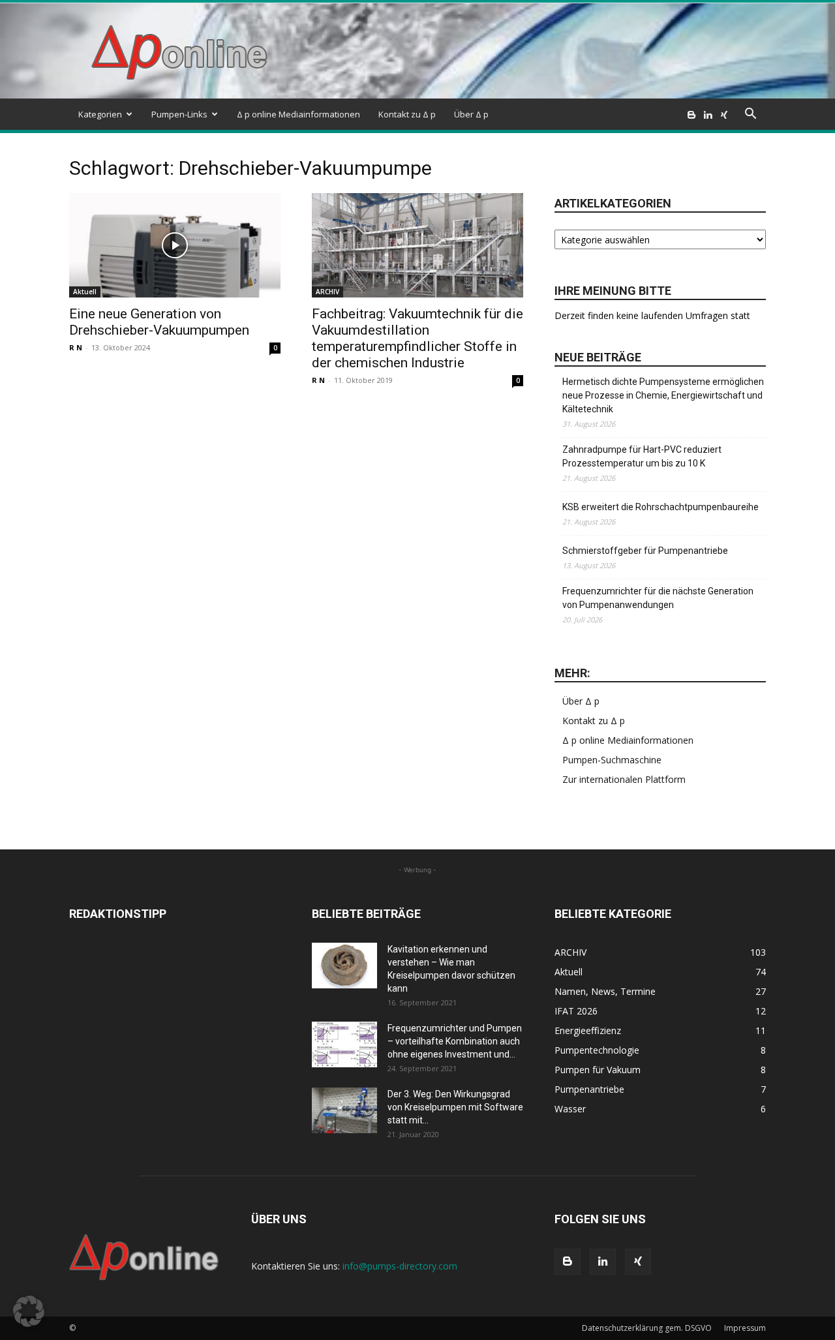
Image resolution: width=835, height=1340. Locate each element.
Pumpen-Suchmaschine (611, 760)
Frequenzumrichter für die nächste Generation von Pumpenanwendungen (657, 598)
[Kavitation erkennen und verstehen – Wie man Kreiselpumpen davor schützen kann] (344, 965)
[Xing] (724, 114)
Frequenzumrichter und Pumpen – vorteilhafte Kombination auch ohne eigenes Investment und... (454, 1041)
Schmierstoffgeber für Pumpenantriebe (645, 550)
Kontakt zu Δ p (407, 114)
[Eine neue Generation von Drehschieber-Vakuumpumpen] (175, 245)
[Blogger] (691, 114)
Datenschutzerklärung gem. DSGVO (647, 1327)
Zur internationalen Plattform (624, 779)
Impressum (745, 1327)
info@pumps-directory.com (399, 1266)
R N (75, 347)
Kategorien (100, 114)
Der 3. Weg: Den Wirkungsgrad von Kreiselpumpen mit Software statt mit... (455, 1107)
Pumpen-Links (179, 114)
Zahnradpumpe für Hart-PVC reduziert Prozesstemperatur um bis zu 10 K (641, 456)
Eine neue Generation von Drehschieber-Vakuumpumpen (159, 322)
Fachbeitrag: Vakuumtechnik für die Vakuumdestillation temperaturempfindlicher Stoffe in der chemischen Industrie (417, 338)
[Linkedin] (708, 114)
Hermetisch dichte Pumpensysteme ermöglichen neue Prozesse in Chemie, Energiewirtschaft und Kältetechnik (663, 395)
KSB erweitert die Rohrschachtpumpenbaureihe (660, 507)
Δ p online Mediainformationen (298, 114)
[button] (750, 115)
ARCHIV (327, 291)
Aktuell (85, 291)
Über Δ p (471, 114)
